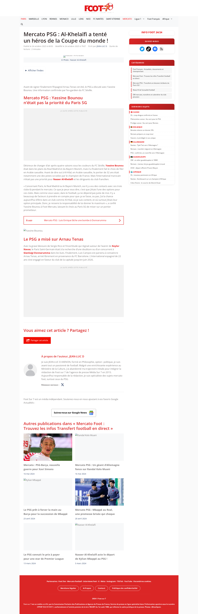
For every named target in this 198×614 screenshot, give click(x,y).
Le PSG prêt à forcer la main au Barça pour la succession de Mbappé (45, 512)
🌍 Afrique (136, 172)
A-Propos (87, 588)
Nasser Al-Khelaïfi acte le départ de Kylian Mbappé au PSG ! (95, 556)
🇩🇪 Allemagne (137, 142)
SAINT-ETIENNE (113, 18)
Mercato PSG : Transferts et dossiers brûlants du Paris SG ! (151, 84)
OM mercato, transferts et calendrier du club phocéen (149, 95)
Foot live (62, 581)
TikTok (120, 581)
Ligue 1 (138, 18)
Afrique (165, 18)
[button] (22, 24)
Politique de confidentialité (124, 588)
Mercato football (74, 581)
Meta (103, 581)
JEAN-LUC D (76, 356)
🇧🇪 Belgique (136, 127)
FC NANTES (98, 18)
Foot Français (153, 18)
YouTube (128, 581)
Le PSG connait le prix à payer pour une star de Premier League (44, 556)
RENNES (53, 18)
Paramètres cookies (142, 581)
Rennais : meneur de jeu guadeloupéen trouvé (148, 164)
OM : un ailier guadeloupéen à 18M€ (144, 160)
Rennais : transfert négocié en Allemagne (146, 149)
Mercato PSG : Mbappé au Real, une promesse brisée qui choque (95, 512)
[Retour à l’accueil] (99, 7)
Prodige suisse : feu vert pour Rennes (144, 123)
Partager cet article (39, 340)
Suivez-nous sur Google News (70, 412)
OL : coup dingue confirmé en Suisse (144, 115)
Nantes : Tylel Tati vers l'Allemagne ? (144, 145)
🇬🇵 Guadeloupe (138, 157)
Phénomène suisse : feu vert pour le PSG (146, 119)
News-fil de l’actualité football (144, 90)
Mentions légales (68, 588)
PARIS (23, 18)
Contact (101, 588)
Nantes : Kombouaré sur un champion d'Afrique (148, 179)
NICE (88, 18)
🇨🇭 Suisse (135, 112)
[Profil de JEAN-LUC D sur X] (62, 385)
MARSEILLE (34, 18)
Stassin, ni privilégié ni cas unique (143, 138)
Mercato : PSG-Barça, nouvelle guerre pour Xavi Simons (42, 467)
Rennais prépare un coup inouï (142, 134)
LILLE (73, 18)
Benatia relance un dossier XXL (142, 130)
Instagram (111, 581)
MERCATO (127, 18)
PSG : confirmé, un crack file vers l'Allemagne (147, 153)
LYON (44, 18)
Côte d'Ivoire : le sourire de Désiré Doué (145, 183)
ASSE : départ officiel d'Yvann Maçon (144, 168)
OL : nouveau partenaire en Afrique (144, 175)
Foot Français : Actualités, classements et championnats (148, 70)
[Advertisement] (74, 135)
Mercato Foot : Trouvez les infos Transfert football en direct (151, 77)
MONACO (64, 18)
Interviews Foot (90, 581)
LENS (81, 18)
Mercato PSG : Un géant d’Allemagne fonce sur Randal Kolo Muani (97, 467)
